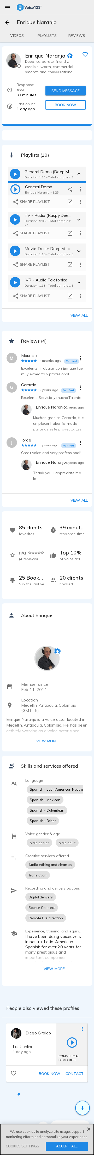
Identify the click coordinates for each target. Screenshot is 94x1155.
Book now (49, 1073)
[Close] (88, 1129)
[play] (15, 189)
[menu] (7, 7)
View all (79, 315)
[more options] (80, 189)
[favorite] (85, 54)
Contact (75, 1073)
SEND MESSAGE (65, 90)
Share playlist (34, 201)
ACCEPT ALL (67, 1146)
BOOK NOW (65, 105)
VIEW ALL (79, 500)
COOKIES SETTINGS (22, 1146)
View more (46, 741)
